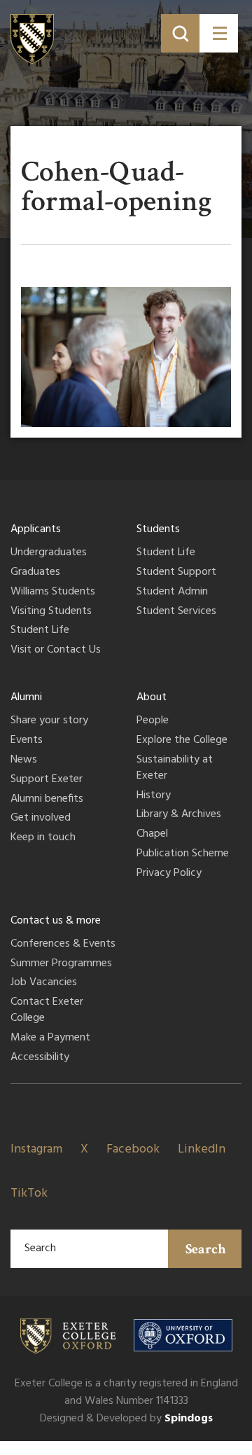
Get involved (40, 818)
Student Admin (172, 592)
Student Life (39, 630)
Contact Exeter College (46, 1010)
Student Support (176, 572)
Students (158, 529)
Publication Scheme (182, 854)
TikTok (29, 1193)
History (153, 796)
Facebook (133, 1149)
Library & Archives (178, 815)
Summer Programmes (61, 964)
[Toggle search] (180, 33)
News (23, 760)
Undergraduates (48, 553)
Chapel (152, 834)
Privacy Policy (169, 873)
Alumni (26, 697)
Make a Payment (50, 1038)
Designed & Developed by (126, 1418)
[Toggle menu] (219, 33)
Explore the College (181, 740)
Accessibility (39, 1058)
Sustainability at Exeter (174, 768)
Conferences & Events (62, 944)
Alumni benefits (46, 799)
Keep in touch (43, 838)
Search (206, 1249)
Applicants (35, 529)
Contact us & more (55, 921)
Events (26, 740)
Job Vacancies (43, 983)
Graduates (35, 572)
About (151, 697)
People (152, 721)
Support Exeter (46, 780)
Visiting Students (51, 612)
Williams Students (52, 592)
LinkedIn (201, 1149)
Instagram (36, 1149)
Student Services (176, 612)
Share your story (49, 721)
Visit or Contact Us (55, 650)
